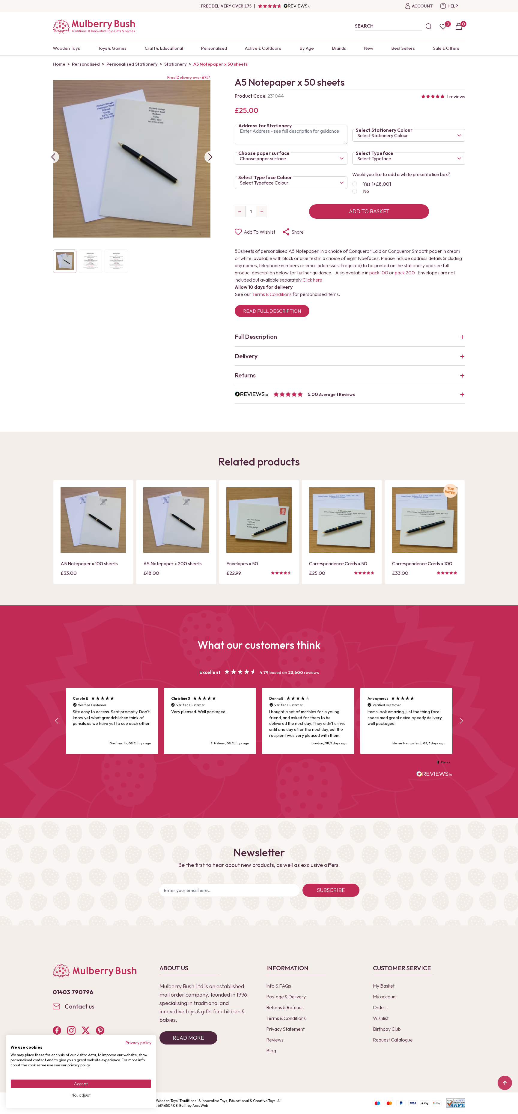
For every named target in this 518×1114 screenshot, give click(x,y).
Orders (380, 1007)
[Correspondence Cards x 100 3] (424, 520)
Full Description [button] (256, 336)
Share (297, 232)
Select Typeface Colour (265, 177)
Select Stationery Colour (384, 130)
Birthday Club (387, 1029)
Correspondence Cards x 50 (338, 563)
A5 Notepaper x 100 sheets (89, 563)
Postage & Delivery (286, 997)
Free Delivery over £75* (188, 77)
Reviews (275, 1040)
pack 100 (378, 273)
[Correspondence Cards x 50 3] (341, 520)
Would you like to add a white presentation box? (401, 174)
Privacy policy (138, 1042)
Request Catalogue (393, 1040)
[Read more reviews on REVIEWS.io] (434, 774)
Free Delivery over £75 (226, 6)
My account (385, 997)
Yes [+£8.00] (377, 184)
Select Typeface (374, 153)
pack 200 (405, 273)
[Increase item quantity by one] (261, 211)
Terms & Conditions (272, 294)
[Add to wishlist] (67, 537)
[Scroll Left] (53, 157)
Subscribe (331, 890)
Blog (271, 1050)
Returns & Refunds (285, 1007)
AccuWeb (200, 1105)
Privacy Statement (285, 1029)
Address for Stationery (265, 126)
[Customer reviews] (284, 6)
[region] (259, 721)
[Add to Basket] (67, 547)
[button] (350, 394)
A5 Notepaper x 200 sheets (172, 563)
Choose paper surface (264, 153)
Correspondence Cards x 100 (422, 563)
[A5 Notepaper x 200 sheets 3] (176, 520)
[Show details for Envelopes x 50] (259, 520)
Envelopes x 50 (242, 563)
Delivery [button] (246, 356)
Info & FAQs (278, 986)
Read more (188, 1037)
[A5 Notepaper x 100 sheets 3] (93, 520)
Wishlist (381, 1018)
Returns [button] (245, 375)
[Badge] (450, 494)
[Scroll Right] (210, 157)
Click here (312, 280)
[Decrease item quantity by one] (240, 211)
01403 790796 (73, 992)
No (366, 191)
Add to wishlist (259, 232)
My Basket (383, 986)
